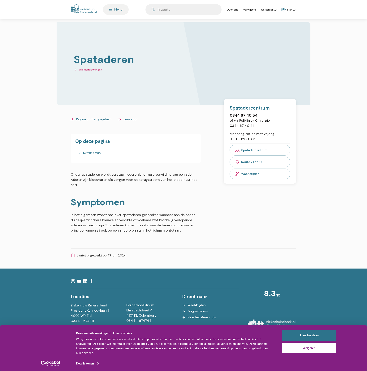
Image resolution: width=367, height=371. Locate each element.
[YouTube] (79, 281)
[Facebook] (91, 281)
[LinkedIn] (85, 281)
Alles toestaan (309, 335)
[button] (209, 9)
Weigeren (309, 347)
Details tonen (85, 363)
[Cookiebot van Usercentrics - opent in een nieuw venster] (50, 363)
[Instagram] (73, 281)
